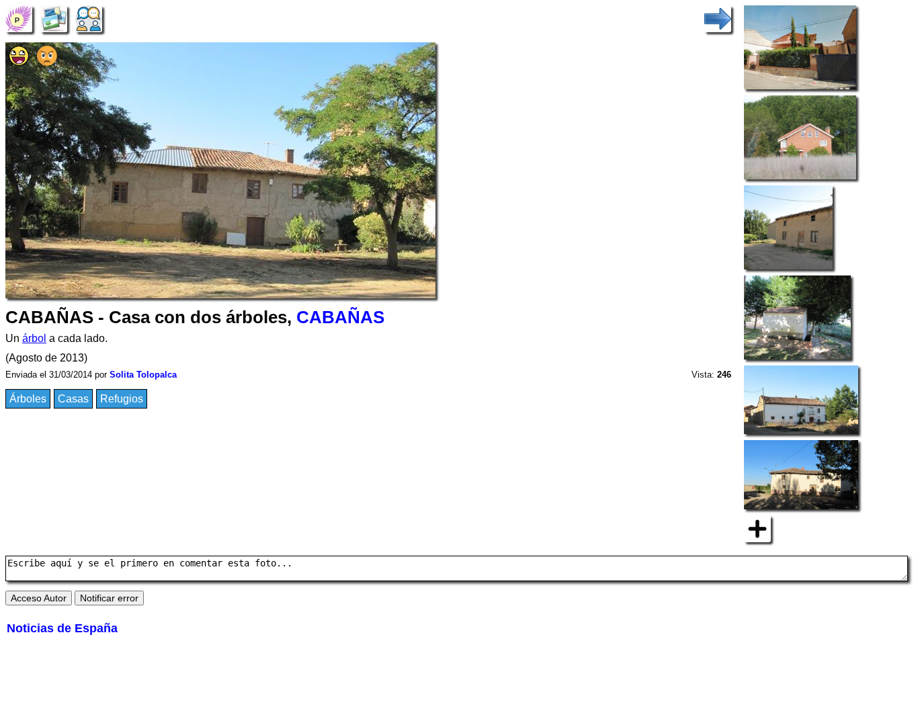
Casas (73, 398)
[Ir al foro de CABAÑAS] (88, 18)
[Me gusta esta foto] (19, 62)
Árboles (27, 398)
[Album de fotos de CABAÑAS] (53, 18)
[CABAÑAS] (18, 18)
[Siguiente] (717, 18)
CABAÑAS (340, 317)
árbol (34, 338)
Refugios (121, 398)
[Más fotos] (757, 528)
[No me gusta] (47, 62)
